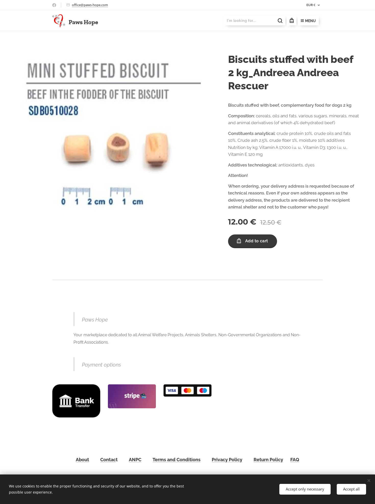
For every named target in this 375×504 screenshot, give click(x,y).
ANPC (135, 459)
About (82, 459)
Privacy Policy (227, 459)
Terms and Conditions (177, 459)
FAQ (294, 459)
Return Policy (268, 459)
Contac (108, 459)
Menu (310, 21)
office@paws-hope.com (90, 5)
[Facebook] (54, 5)
